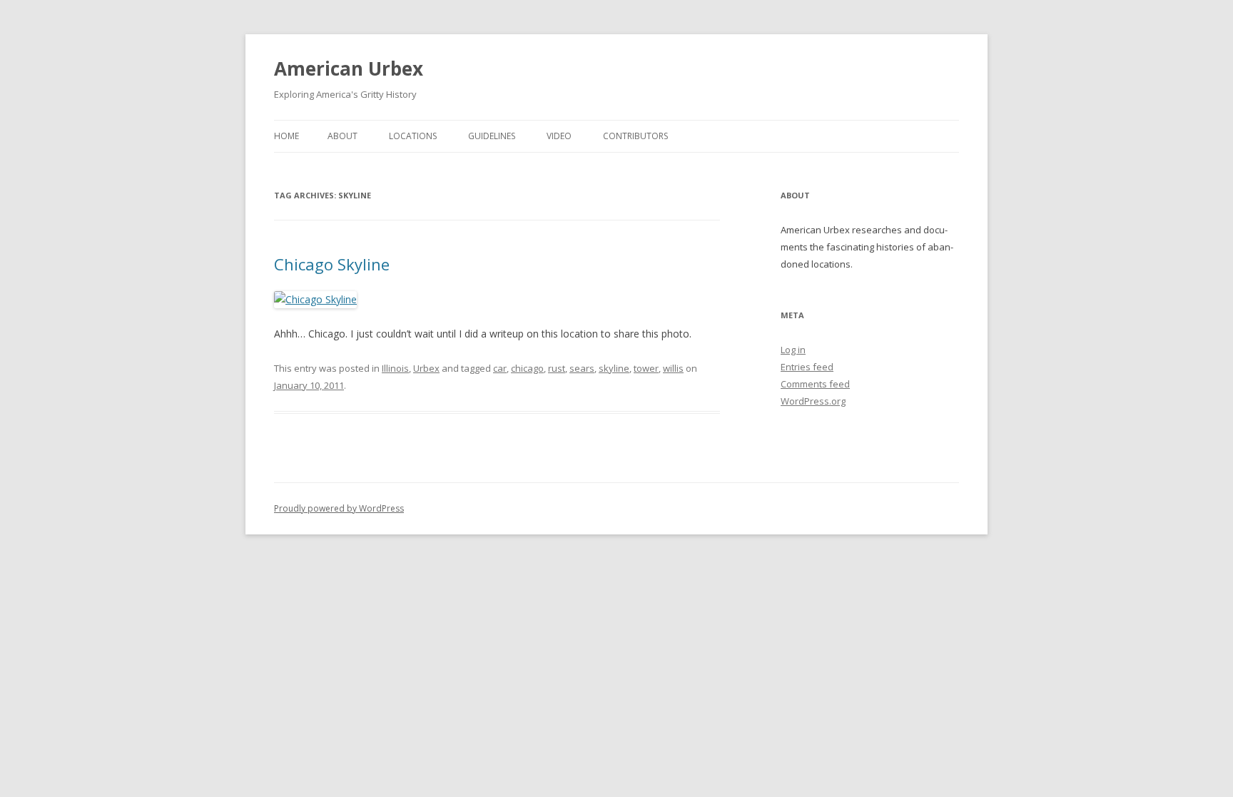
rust (556, 368)
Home (286, 136)
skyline (614, 368)
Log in (793, 349)
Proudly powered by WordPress (339, 508)
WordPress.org (813, 401)
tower (646, 368)
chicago (527, 368)
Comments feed (815, 383)
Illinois (395, 368)
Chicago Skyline (332, 264)
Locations (413, 136)
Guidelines (491, 136)
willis (673, 368)
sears (581, 368)
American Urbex (348, 68)
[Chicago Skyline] (315, 299)
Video (559, 136)
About (342, 136)
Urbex (426, 368)
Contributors (635, 136)
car (500, 368)
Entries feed (807, 366)
